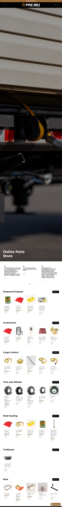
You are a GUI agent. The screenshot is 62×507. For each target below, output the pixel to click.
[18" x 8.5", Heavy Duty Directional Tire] (42, 390)
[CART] (58, 5)
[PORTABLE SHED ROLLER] (31, 487)
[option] (12, 270)
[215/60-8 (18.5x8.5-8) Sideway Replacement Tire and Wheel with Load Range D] (8, 390)
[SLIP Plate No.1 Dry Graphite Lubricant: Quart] (8, 300)
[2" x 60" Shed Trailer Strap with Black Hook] (54, 360)
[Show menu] (3, 5)
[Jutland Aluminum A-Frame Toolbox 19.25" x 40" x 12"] (8, 458)
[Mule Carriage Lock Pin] (54, 487)
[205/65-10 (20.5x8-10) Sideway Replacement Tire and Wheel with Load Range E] (31, 390)
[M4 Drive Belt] (8, 487)
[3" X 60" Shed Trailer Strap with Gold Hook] (19, 360)
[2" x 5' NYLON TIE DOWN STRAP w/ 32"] (8, 360)
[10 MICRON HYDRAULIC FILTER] (42, 487)
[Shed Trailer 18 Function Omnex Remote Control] (31, 300)
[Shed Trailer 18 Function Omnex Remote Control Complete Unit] (42, 300)
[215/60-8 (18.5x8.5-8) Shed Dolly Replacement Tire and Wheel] (19, 390)
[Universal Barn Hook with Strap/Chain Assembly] (19, 487)
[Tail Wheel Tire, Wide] (54, 390)
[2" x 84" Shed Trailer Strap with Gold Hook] (42, 360)
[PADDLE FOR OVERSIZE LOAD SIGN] (31, 331)
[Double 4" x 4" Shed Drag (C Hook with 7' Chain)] (54, 331)
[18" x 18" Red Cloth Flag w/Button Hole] (19, 300)
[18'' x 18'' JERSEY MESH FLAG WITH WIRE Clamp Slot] (42, 331)
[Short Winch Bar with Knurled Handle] (31, 360)
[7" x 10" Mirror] (19, 331)
